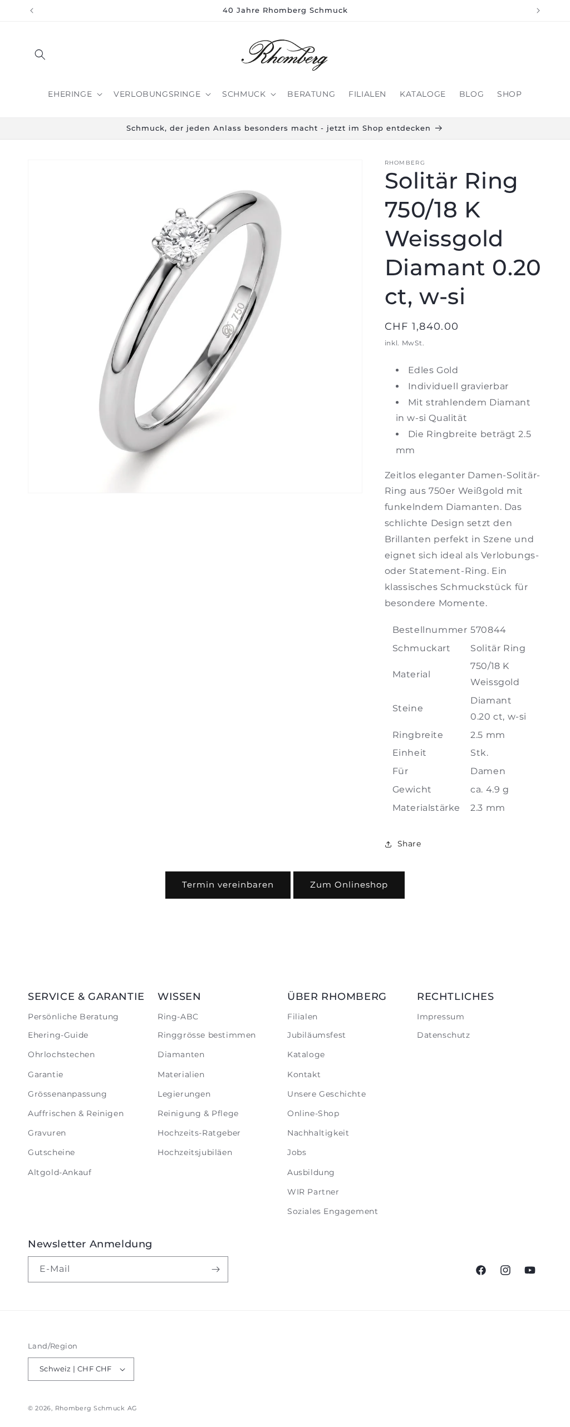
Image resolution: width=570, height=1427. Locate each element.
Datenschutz (443, 1035)
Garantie (45, 1074)
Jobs (296, 1152)
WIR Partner (313, 1192)
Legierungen (184, 1094)
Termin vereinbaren (228, 884)
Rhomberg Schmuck (90, 1408)
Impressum (440, 1017)
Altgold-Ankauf (59, 1172)
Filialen (302, 1017)
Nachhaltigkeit (318, 1133)
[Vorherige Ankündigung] (31, 10)
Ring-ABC (178, 1017)
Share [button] (409, 844)
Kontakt (304, 1074)
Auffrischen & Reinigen (76, 1113)
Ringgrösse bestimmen (207, 1035)
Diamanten (181, 1054)
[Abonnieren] (215, 1269)
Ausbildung (311, 1172)
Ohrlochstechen (61, 1054)
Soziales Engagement (332, 1211)
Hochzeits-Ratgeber (199, 1133)
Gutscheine (51, 1152)
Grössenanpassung (67, 1094)
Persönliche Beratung (73, 1017)
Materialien (181, 1074)
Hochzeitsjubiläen (195, 1152)
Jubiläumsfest (316, 1035)
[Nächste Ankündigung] (538, 10)
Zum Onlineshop (349, 884)
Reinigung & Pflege (198, 1113)
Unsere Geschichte (326, 1094)
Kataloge (306, 1054)
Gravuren (47, 1133)
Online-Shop (313, 1113)
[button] (40, 54)
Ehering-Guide (58, 1035)
